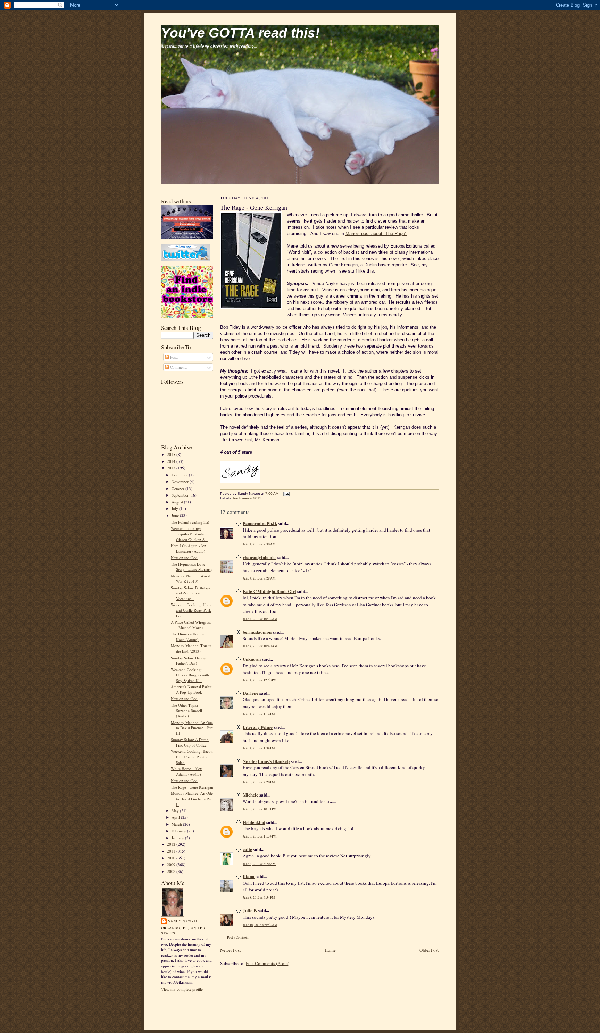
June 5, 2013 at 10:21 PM (260, 809)
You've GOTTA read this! (240, 32)
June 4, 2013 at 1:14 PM (259, 714)
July (175, 508)
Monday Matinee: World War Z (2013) (190, 578)
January (178, 837)
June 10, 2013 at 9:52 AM (260, 925)
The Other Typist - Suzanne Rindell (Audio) (186, 710)
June (176, 515)
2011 (171, 851)
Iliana (249, 876)
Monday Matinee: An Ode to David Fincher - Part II (192, 799)
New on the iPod (184, 557)
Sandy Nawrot (183, 920)
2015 (171, 454)
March (177, 824)
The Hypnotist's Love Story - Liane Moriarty (191, 566)
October (178, 488)
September (181, 495)
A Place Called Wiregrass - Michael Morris (191, 624)
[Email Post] (286, 493)
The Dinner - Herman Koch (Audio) (188, 636)
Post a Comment (238, 937)
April (176, 817)
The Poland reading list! (190, 522)
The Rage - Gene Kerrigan (192, 787)
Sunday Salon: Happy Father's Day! (188, 660)
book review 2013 (247, 498)
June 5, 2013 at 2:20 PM (259, 782)
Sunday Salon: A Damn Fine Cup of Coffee (190, 742)
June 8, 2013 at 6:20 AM (259, 863)
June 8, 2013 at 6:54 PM (259, 897)
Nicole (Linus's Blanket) (266, 761)
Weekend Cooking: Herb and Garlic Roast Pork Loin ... (191, 610)
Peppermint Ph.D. (260, 523)
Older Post (429, 950)
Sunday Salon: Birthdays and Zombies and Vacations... (190, 593)
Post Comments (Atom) (267, 963)
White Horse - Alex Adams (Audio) (186, 771)
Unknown (252, 659)
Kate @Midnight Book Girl (269, 591)
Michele (250, 794)
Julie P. (250, 910)
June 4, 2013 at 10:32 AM (260, 619)
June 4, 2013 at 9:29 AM (259, 578)
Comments (178, 367)
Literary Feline (258, 727)
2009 (171, 864)
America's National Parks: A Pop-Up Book (191, 689)
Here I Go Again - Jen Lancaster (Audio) (188, 548)
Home (330, 950)
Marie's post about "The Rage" (376, 233)
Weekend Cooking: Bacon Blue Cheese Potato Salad (192, 757)
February (179, 830)
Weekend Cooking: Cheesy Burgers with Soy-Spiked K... (190, 675)
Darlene (250, 693)
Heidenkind (254, 822)
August (178, 502)
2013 (171, 467)
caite (247, 849)
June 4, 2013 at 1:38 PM (259, 748)
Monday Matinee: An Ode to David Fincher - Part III (192, 728)
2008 (171, 871)
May (176, 810)
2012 (171, 844)
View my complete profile (182, 989)
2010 (171, 857)
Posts (173, 357)
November (181, 481)
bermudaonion (257, 631)
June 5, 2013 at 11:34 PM (260, 836)
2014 (171, 461)
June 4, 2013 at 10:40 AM (260, 646)
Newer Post (230, 950)
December (180, 474)
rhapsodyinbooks (259, 557)
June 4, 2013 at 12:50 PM (260, 680)
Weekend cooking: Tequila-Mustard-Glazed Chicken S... (189, 534)
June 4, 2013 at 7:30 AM (259, 544)
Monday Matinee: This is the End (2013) (191, 648)
